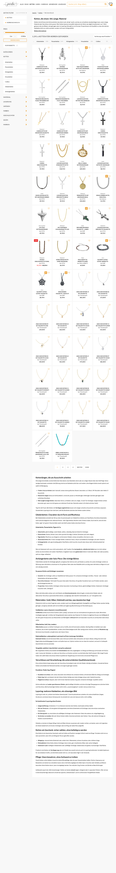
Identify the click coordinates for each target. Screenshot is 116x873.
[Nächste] (79, 467)
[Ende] (87, 467)
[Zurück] (33, 41)
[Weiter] (111, 41)
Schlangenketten (10, 91)
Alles (22, 4)
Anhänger (62, 4)
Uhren (37, 4)
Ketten (32, 4)
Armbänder (53, 4)
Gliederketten (9, 86)
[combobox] (86, 4)
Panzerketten (9, 67)
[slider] (4, 32)
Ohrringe (44, 4)
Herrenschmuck (13, 22)
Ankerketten (8, 62)
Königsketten (9, 72)
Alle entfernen (20, 12)
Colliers (7, 81)
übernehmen (15, 40)
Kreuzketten (8, 77)
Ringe (27, 4)
